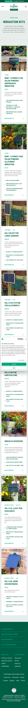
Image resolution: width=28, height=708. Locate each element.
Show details (21, 360)
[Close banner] (26, 339)
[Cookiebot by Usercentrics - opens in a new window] (17, 339)
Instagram (11, 680)
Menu (2, 6)
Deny (14, 368)
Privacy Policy (15, 677)
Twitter (17, 680)
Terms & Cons (7, 677)
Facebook (5, 680)
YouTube (23, 680)
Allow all (14, 364)
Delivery (22, 677)
